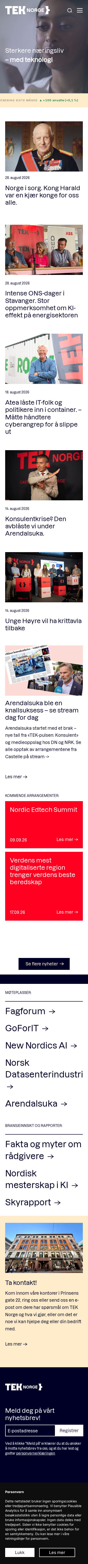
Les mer (57, 1552)
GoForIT (22, 1028)
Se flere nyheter (42, 963)
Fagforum (26, 1011)
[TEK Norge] (27, 13)
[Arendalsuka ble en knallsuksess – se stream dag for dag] (44, 670)
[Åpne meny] (80, 10)
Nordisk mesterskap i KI (37, 1179)
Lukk (20, 1552)
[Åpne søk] (69, 10)
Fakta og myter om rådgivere (43, 1150)
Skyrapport (29, 1202)
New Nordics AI (37, 1045)
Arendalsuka (32, 1103)
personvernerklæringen (35, 1453)
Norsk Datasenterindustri (44, 1068)
